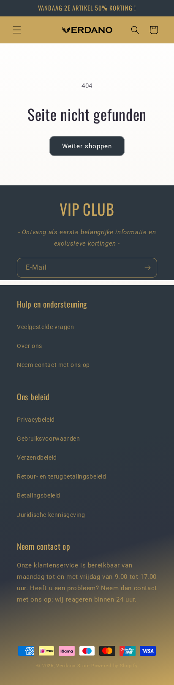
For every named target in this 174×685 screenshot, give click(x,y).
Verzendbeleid (37, 457)
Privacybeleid (36, 419)
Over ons (29, 345)
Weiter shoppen (87, 146)
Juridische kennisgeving (51, 514)
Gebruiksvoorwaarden (48, 438)
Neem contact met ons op (53, 364)
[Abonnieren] (147, 268)
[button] (17, 30)
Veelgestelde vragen (45, 327)
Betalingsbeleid (38, 495)
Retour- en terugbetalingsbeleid (61, 476)
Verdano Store (73, 666)
